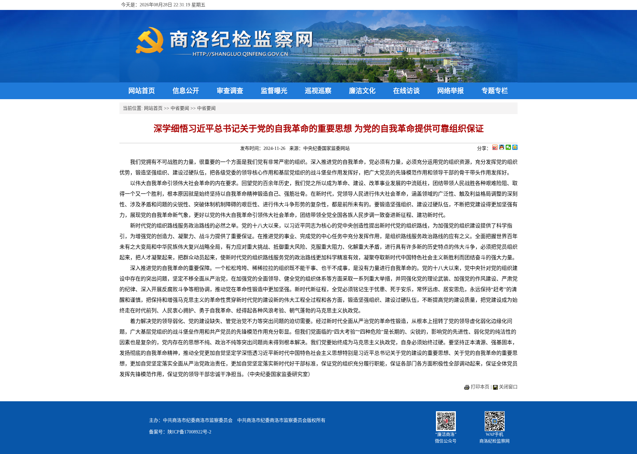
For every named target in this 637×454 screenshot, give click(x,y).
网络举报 (450, 91)
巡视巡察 (318, 91)
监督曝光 (274, 91)
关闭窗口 (508, 386)
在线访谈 (406, 91)
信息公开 (186, 91)
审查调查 (230, 91)
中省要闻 (180, 108)
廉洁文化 (362, 91)
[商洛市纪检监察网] (318, 81)
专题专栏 (494, 91)
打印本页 (480, 386)
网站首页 (141, 91)
